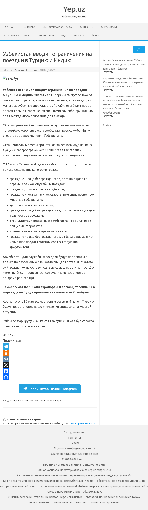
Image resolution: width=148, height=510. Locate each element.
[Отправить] (49, 377)
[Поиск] (139, 49)
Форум (96, 35)
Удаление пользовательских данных (74, 453)
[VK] (49, 359)
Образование (109, 27)
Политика (28, 27)
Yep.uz (74, 9)
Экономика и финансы (57, 27)
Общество (86, 27)
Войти (107, 125)
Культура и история (16, 35)
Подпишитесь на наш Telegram (52, 389)
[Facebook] (49, 371)
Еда (63, 35)
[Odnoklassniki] (49, 353)
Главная (9, 27)
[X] (49, 365)
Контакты (74, 437)
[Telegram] (49, 346)
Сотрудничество (74, 432)
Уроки (78, 35)
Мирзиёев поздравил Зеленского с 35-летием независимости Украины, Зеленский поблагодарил (123, 82)
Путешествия (45, 35)
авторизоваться (83, 423)
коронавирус (54, 400)
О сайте (75, 443)
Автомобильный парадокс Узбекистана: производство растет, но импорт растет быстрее (124, 64)
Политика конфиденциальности (74, 448)
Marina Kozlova (26, 70)
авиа (42, 400)
